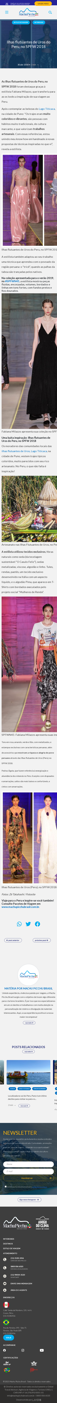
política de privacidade (39, 1187)
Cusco (12, 1088)
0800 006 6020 (17, 1266)
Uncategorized (40, 1088)
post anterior (13, 940)
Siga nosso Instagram (27, 1200)
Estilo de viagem (21, 22)
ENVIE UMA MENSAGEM (21, 1283)
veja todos (28, 1023)
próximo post (40, 940)
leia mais (24, 1106)
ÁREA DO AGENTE (19, 1290)
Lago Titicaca (47, 108)
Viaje (8, 1337)
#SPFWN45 (12, 281)
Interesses (38, 22)
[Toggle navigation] (6, 12)
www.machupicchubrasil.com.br (20, 906)
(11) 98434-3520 (18, 1275)
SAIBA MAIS (43, 3)
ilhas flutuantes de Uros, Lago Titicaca (24, 451)
